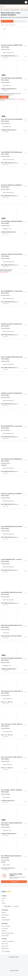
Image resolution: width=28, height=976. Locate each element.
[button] (26, 2)
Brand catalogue (5, 935)
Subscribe (4, 97)
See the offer (14, 881)
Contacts (4, 903)
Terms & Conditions (6, 926)
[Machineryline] (1, 10)
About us (4, 898)
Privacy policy (5, 928)
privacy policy (18, 99)
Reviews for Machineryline (7, 933)
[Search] (26, 6)
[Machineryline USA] (9, 2)
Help (3, 900)
